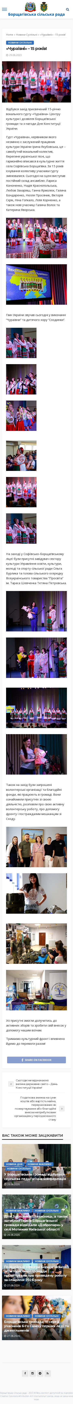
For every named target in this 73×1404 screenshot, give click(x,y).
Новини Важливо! (39, 1164)
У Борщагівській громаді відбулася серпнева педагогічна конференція (35, 1176)
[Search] (67, 9)
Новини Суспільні (20, 42)
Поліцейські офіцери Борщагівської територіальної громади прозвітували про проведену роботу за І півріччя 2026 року (35, 1273)
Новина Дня (14, 1164)
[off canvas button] (4, 9)
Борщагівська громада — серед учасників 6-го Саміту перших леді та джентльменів (36, 1326)
